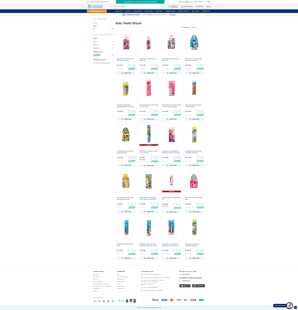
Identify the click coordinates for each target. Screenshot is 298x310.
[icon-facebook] (95, 301)
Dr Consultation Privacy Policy (100, 283)
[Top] (295, 307)
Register (190, 6)
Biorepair (103, 44)
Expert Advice (96, 288)
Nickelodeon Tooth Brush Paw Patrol (125, 244)
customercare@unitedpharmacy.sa (99, 1)
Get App (183, 1)
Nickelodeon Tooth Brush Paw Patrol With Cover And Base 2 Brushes (170, 245)
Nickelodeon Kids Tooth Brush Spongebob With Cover (193, 151)
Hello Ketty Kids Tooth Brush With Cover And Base (149, 105)
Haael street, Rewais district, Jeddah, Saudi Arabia (156, 277)
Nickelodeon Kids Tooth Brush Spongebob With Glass (125, 198)
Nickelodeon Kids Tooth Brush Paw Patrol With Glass (193, 59)
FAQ (118, 274)
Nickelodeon (103, 48)
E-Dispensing (120, 279)
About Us (95, 279)
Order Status (96, 276)
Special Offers (120, 286)
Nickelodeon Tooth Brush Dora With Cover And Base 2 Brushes (171, 151)
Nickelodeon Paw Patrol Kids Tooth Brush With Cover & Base (148, 244)
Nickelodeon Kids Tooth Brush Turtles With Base (193, 105)
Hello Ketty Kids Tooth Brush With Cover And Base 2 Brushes (171, 105)
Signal (103, 41)
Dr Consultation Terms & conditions (102, 286)
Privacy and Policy (97, 281)
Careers (190, 1)
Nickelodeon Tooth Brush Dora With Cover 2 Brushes (125, 59)
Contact (119, 283)
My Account (96, 274)
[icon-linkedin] (104, 301)
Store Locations (198, 1)
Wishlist (201, 6)
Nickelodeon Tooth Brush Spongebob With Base (192, 244)
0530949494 (186, 281)
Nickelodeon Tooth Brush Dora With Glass (170, 59)
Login (184, 6)
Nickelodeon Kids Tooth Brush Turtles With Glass (125, 151)
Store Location (121, 281)
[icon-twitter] (99, 301)
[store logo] (95, 6)
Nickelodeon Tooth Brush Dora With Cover (148, 59)
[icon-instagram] (108, 301)
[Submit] (162, 6)
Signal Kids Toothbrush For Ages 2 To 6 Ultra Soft (149, 151)
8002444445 (186, 274)
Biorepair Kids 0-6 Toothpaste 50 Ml (171, 198)
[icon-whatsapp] (113, 301)
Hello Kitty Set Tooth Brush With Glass (194, 198)
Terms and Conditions (122, 276)
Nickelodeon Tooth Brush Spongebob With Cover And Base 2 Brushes (126, 105)
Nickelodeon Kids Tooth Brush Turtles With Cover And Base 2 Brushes (148, 198)
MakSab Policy (121, 288)
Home (94, 19)
